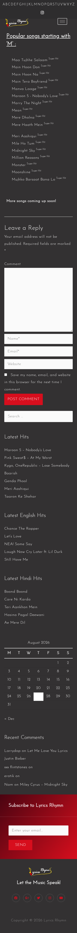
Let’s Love (12, 536)
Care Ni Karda (17, 599)
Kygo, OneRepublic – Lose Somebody (36, 466)
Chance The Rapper (21, 529)
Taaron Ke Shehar (20, 497)
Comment (12, 264)
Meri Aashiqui (16, 489)
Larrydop (12, 751)
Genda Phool (15, 481)
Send (20, 845)
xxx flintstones (15, 767)
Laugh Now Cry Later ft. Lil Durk (33, 552)
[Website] (38, 365)
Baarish (10, 473)
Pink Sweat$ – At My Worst (28, 458)
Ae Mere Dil (14, 623)
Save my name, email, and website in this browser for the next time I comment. (37, 382)
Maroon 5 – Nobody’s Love (27, 450)
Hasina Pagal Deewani (24, 615)
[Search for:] (38, 416)
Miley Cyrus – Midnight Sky (43, 785)
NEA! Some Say (18, 544)
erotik (9, 776)
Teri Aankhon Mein (20, 607)
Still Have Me (16, 560)
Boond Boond (15, 592)
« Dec (9, 719)
